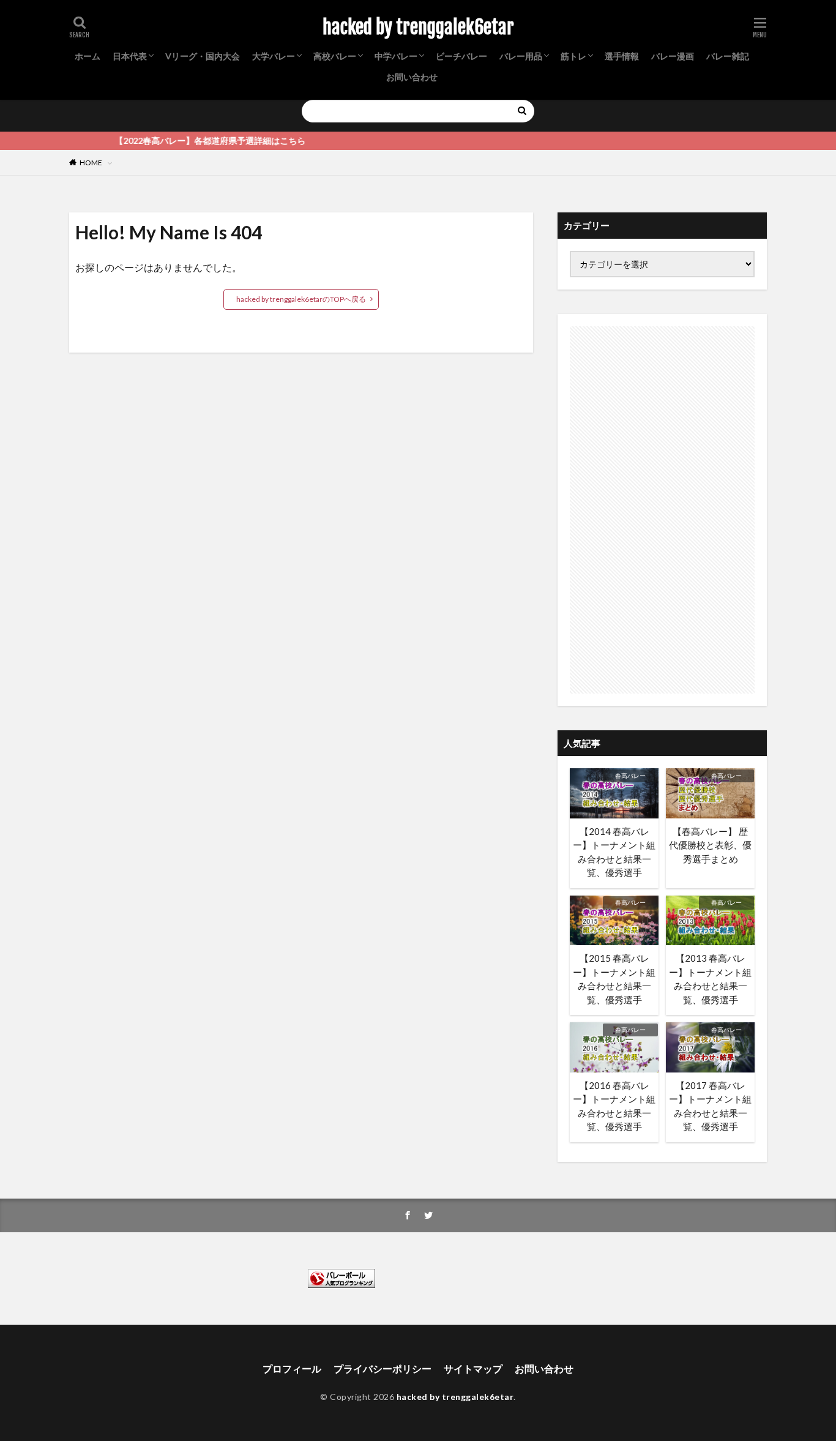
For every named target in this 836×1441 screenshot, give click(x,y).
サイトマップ (473, 1368)
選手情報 (622, 56)
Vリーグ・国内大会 (202, 56)
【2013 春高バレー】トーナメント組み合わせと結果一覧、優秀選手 (710, 979)
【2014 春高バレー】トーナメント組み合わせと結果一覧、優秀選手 (614, 852)
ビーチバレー (461, 56)
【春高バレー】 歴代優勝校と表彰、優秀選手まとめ (710, 845)
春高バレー (630, 775)
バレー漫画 (672, 56)
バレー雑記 (727, 56)
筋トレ (573, 56)
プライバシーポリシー (382, 1368)
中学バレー (396, 56)
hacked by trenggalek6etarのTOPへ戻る (301, 299)
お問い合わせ (412, 77)
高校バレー (334, 56)
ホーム (87, 56)
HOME (91, 162)
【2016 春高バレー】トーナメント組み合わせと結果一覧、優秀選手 (614, 1106)
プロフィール (292, 1368)
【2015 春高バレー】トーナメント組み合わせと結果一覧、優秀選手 (614, 979)
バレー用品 (520, 56)
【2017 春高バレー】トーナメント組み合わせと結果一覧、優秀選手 (710, 1106)
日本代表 (130, 56)
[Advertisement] (662, 510)
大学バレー (273, 56)
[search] (522, 111)
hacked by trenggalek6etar (418, 27)
